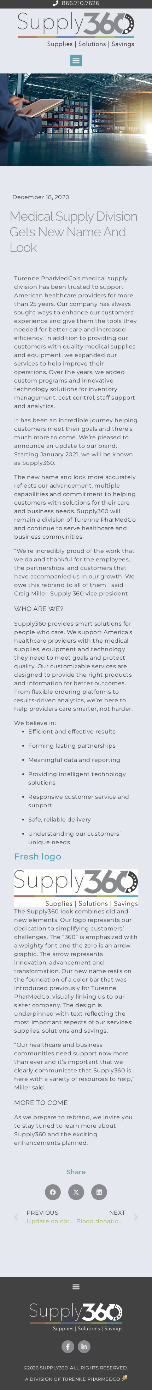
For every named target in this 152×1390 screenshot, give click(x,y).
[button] (76, 60)
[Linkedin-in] (84, 1346)
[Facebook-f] (68, 1346)
